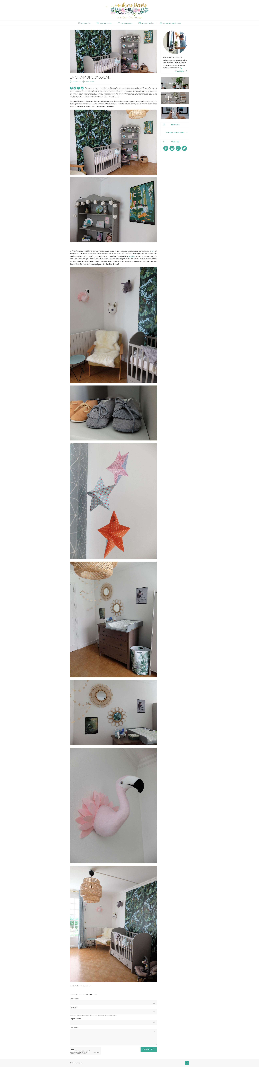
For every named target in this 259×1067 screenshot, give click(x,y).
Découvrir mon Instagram (175, 132)
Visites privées (148, 23)
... (181, 68)
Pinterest (178, 148)
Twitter (184, 148)
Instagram (172, 148)
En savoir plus (179, 71)
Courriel (73, 1008)
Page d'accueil (75, 1019)
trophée (131, 256)
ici (152, 251)
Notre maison (126, 23)
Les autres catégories (172, 23)
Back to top (187, 1063)
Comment (74, 1028)
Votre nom (74, 999)
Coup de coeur (105, 23)
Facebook (165, 148)
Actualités (85, 23)
